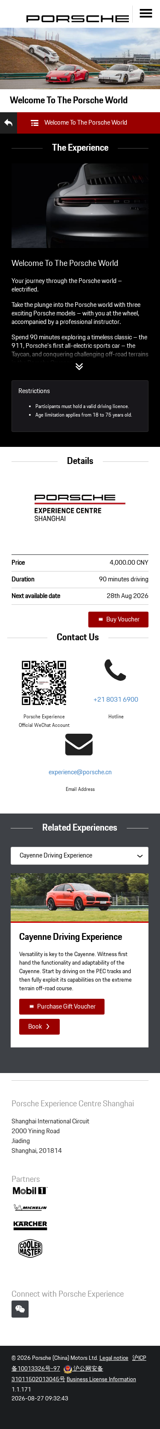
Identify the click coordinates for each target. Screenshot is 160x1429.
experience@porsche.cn (80, 772)
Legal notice (113, 1358)
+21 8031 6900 (115, 700)
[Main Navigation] (146, 14)
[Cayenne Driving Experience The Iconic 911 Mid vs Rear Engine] (79, 855)
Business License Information (101, 1379)
